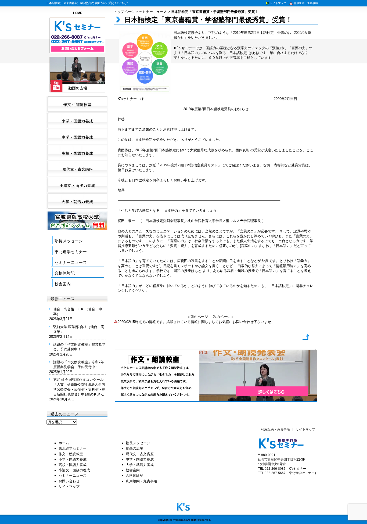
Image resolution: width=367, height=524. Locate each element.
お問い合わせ (69, 481)
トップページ (124, 12)
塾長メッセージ (69, 241)
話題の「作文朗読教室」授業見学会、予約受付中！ (79, 346)
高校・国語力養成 (73, 465)
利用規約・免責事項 (305, 3)
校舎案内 (63, 284)
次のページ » (223, 317)
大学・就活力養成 (140, 465)
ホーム (64, 443)
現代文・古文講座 (140, 454)
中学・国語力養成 (140, 459)
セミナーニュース (153, 12)
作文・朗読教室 (71, 454)
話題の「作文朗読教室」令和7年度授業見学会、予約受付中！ (78, 364)
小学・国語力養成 (73, 459)
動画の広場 (134, 448)
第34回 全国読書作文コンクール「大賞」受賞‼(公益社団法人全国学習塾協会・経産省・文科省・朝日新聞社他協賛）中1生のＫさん (79, 387)
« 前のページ (198, 317)
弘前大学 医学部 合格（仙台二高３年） (78, 329)
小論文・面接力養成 (74, 470)
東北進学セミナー (71, 251)
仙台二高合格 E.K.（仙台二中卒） (77, 311)
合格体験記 (65, 273)
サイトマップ (277, 3)
